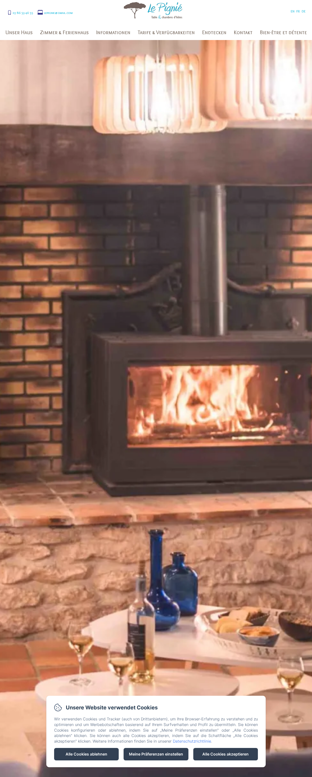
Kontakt (243, 32)
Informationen (113, 32)
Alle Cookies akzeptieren (225, 754)
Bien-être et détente (283, 32)
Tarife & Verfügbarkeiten (166, 32)
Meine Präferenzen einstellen (156, 754)
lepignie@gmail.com (58, 12)
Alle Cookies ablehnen (86, 754)
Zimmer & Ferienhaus (64, 32)
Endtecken (214, 32)
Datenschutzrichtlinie (192, 741)
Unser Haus (19, 32)
